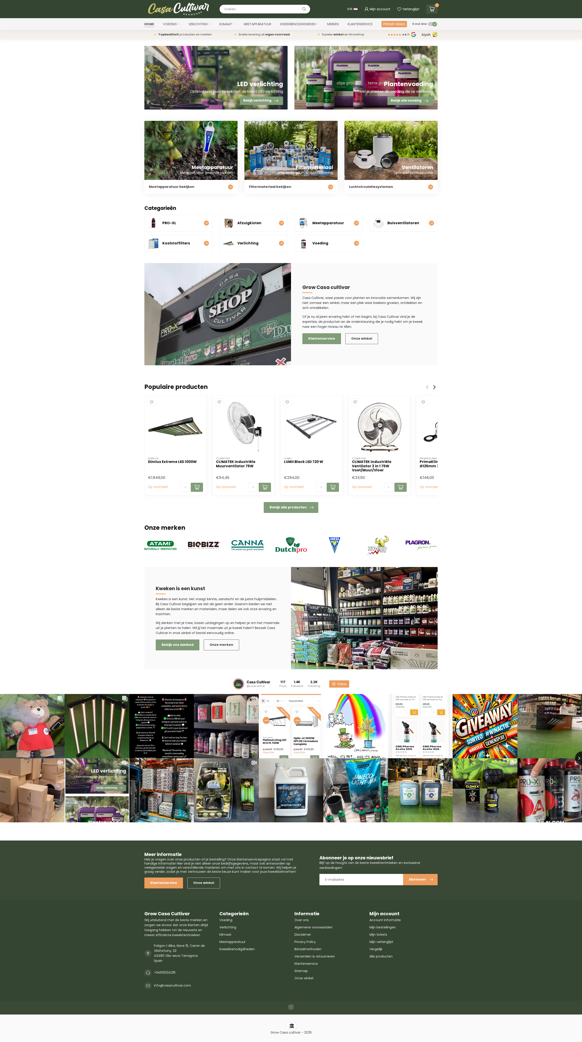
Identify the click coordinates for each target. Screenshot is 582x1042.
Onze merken (221, 644)
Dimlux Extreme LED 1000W (172, 462)
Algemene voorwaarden (313, 927)
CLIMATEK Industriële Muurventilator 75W (235, 464)
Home (149, 24)
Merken (333, 24)
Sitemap (301, 971)
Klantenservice (360, 24)
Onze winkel (361, 338)
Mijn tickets (378, 934)
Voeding (170, 24)
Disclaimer (302, 934)
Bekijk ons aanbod (177, 644)
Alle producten (381, 956)
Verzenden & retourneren (314, 956)
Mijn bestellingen (382, 927)
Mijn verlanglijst (381, 942)
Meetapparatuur (257, 24)
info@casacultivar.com (172, 985)
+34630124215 (165, 972)
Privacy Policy (305, 942)
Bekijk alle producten (288, 507)
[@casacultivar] (238, 684)
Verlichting (198, 24)
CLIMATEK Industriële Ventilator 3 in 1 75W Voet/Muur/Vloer (371, 466)
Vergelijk (375, 949)
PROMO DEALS (394, 24)
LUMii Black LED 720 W (303, 462)
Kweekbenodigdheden (298, 24)
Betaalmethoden (307, 949)
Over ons (301, 920)
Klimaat (225, 24)
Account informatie (385, 920)
